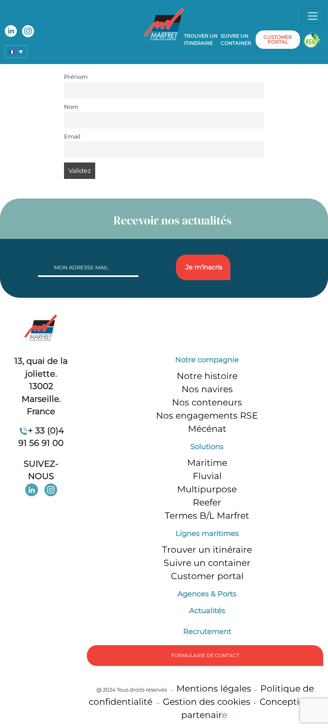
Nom (71, 106)
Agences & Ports (207, 594)
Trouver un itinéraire (207, 549)
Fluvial (207, 476)
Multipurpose (207, 489)
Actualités (207, 610)
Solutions (207, 446)
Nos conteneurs (207, 402)
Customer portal (207, 576)
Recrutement (207, 631)
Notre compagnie (207, 359)
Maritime (207, 462)
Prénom (76, 76)
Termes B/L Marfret (207, 515)
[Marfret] (164, 24)
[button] (16, 51)
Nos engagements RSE (207, 415)
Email (72, 136)
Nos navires (207, 389)
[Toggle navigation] (313, 16)
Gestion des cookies (206, 701)
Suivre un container (236, 39)
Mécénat (207, 428)
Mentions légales (213, 688)
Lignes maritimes (207, 533)
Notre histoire (207, 376)
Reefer (207, 502)
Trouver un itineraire (201, 39)
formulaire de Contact (205, 655)
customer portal (278, 39)
